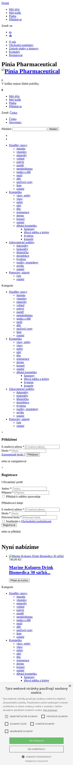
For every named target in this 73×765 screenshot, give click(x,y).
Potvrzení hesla (11, 517)
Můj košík (15, 12)
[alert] (36, 724)
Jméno (6, 488)
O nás (12, 41)
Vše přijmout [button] (36, 740)
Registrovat (15, 55)
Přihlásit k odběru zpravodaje (23, 496)
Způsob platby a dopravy (24, 48)
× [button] (69, 686)
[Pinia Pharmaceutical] (30, 71)
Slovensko (15, 122)
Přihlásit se (15, 19)
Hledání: (6, 128)
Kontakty (14, 51)
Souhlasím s (28, 521)
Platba (12, 16)
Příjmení (7, 492)
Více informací (50, 710)
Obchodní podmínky (21, 45)
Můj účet (14, 9)
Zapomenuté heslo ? (13, 454)
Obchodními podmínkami (36, 521)
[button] (6, 716)
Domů (5, 3)
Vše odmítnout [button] (36, 749)
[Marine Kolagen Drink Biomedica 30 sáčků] (36, 556)
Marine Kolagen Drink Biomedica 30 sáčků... (31, 570)
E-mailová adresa (12, 446)
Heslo (6, 450)
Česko (13, 112)
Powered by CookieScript (36, 761)
